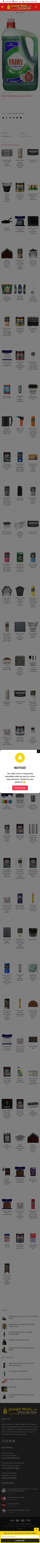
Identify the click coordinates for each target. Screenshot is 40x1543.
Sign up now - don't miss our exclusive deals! (20, 1533)
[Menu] (36, 7)
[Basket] (2, 7)
